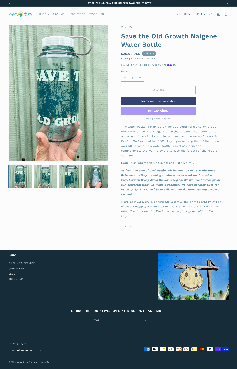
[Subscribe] (145, 320)
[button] (44, 14)
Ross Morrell (184, 163)
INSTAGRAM (16, 279)
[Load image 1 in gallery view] (20, 176)
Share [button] (127, 226)
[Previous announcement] (9, 3)
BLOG (12, 273)
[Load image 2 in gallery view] (45, 176)
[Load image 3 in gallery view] (70, 176)
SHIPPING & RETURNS (22, 263)
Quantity (126, 71)
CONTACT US (17, 268)
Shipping (126, 58)
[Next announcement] (227, 3)
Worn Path (22, 362)
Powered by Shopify (39, 362)
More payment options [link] (158, 118)
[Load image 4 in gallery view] (96, 176)
